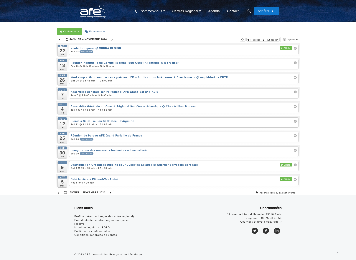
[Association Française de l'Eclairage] (93, 9)
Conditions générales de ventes (95, 234)
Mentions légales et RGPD (92, 227)
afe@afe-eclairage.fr (268, 221)
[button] (276, 192)
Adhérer (264, 11)
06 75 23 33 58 (271, 217)
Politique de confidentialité (92, 231)
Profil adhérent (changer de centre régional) (104, 216)
